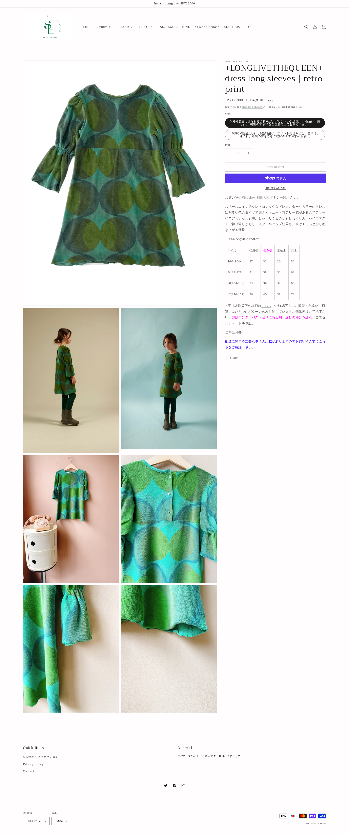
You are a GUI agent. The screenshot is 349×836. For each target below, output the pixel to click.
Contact (28, 771)
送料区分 (231, 332)
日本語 (59, 821)
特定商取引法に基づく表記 (40, 757)
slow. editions (318, 823)
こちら (266, 306)
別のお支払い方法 (275, 188)
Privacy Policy (33, 764)
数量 (227, 145)
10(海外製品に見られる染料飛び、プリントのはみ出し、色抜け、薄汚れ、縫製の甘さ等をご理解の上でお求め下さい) (275, 135)
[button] (125, 27)
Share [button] (234, 357)
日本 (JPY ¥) (33, 821)
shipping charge (252, 107)
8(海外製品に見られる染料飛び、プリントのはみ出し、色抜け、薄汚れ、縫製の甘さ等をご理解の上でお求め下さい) (275, 123)
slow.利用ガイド (260, 197)
